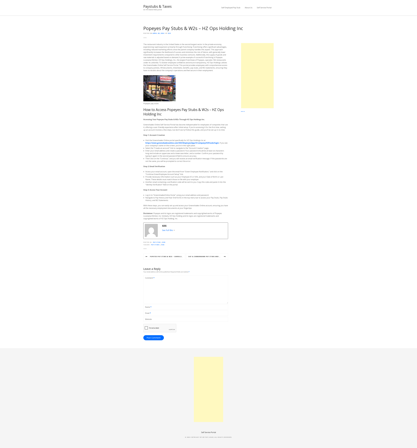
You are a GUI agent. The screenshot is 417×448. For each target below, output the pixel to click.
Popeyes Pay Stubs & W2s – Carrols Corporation (167, 256)
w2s (163, 245)
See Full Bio (167, 230)
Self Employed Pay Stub (230, 7)
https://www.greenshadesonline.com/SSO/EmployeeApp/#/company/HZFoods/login (182, 143)
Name (146, 307)
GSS (169, 33)
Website (148, 319)
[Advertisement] (257, 75)
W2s (163, 242)
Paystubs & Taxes (157, 6)
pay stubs (155, 245)
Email (146, 313)
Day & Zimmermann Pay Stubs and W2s (205, 256)
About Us (248, 7)
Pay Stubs (189, 109)
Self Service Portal (264, 7)
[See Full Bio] (174, 230)
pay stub (157, 242)
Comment (148, 278)
